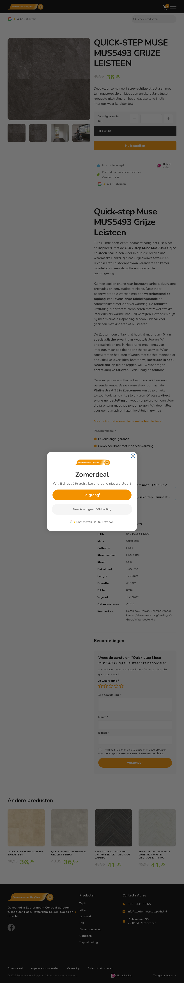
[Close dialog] (133, 456)
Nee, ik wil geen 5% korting (92, 509)
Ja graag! (92, 495)
